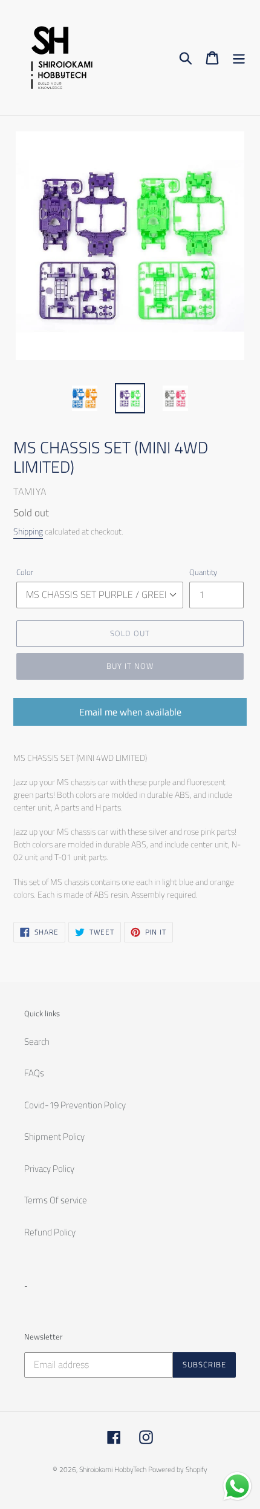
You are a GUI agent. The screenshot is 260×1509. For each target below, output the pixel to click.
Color (24, 572)
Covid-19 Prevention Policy (75, 1105)
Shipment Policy (54, 1136)
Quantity (203, 572)
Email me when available (130, 712)
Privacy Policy (49, 1168)
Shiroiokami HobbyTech (112, 1469)
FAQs (34, 1073)
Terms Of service (55, 1200)
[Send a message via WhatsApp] (237, 1486)
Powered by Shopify (177, 1469)
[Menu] (239, 57)
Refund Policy (50, 1232)
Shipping (28, 531)
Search (37, 1041)
